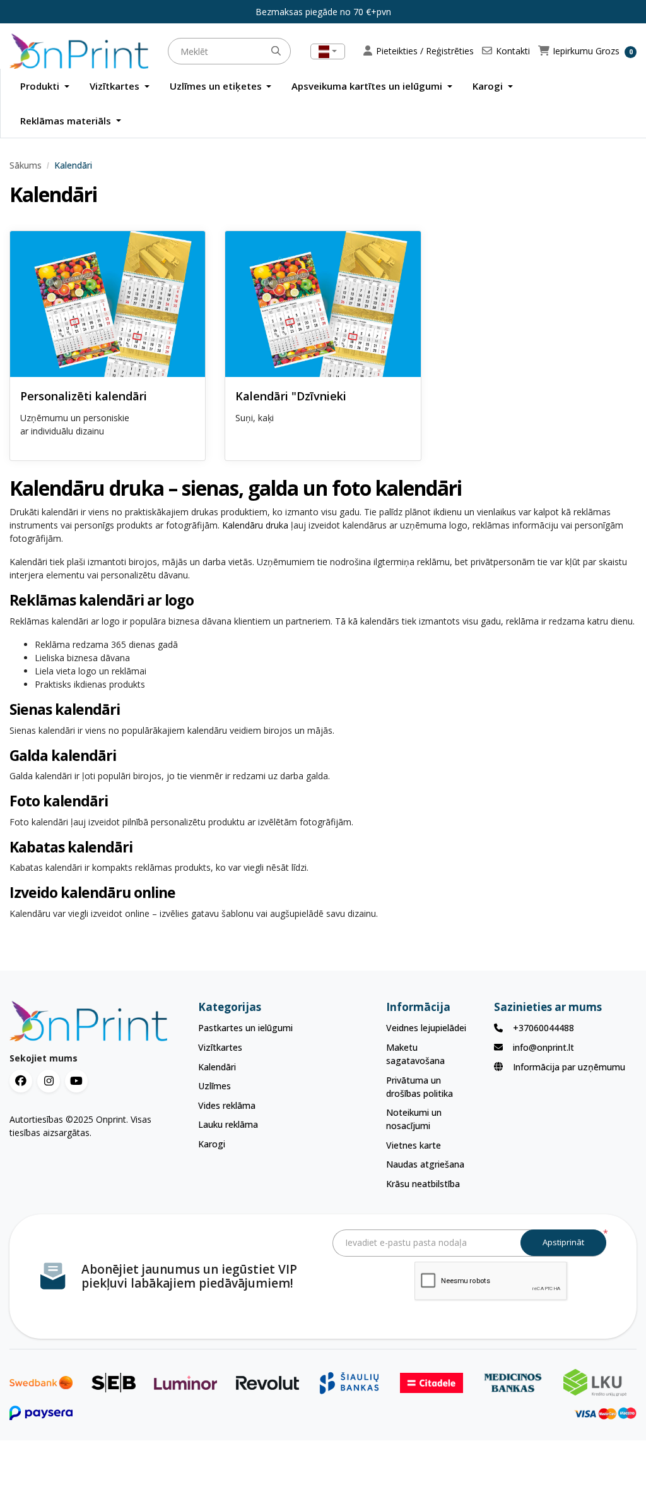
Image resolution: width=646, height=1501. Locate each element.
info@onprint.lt (543, 1047)
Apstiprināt (563, 1242)
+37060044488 (543, 1028)
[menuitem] (44, 86)
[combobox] (327, 51)
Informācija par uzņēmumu (569, 1067)
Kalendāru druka (255, 525)
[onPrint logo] (94, 1021)
